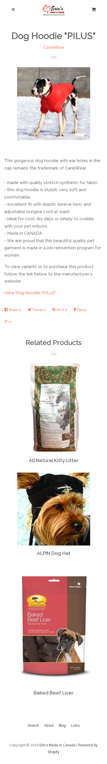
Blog (62, 726)
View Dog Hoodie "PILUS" (30, 292)
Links (75, 726)
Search (33, 726)
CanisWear (53, 47)
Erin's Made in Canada (57, 745)
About (49, 726)
